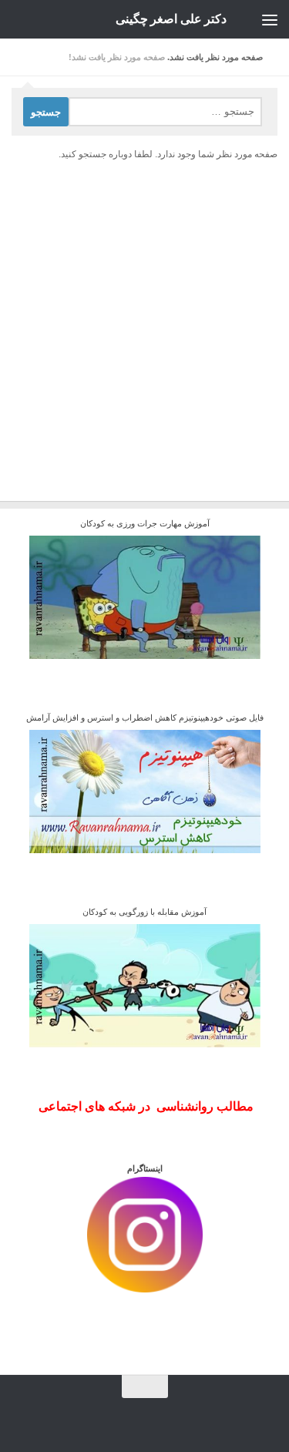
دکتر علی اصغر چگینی (171, 18)
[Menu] (269, 19)
